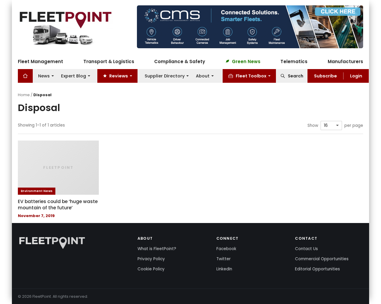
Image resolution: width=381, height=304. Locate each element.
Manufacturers (345, 61)
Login (356, 76)
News (44, 76)
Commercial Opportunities (322, 259)
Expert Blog (73, 76)
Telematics (293, 61)
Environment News (36, 191)
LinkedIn (224, 269)
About (203, 76)
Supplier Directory (165, 76)
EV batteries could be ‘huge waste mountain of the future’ (58, 204)
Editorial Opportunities (317, 269)
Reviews (118, 76)
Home (24, 94)
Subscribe (325, 76)
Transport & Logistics (108, 61)
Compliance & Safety (179, 61)
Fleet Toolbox (251, 76)
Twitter (223, 259)
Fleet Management (40, 61)
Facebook (226, 249)
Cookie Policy (151, 269)
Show (312, 125)
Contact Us (306, 249)
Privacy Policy (151, 259)
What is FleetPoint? (157, 249)
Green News (246, 61)
